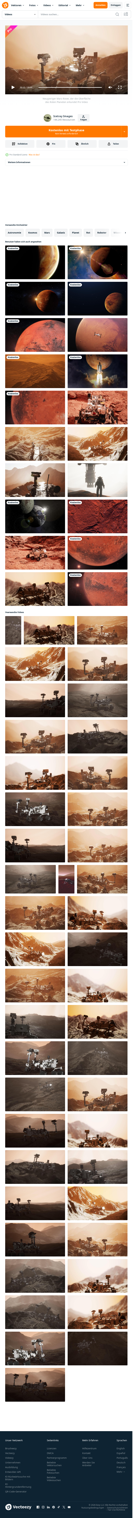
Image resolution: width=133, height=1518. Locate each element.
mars (47, 231)
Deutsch (118, 1461)
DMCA (50, 1451)
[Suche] (117, 14)
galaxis (61, 231)
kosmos (32, 231)
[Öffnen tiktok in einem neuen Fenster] (58, 1505)
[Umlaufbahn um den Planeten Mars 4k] (35, 333)
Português (119, 1456)
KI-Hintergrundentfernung (18, 1484)
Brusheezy (11, 1446)
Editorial (63, 5)
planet (75, 231)
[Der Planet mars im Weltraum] (97, 261)
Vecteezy (10, 1451)
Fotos (32, 5)
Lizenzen (51, 1446)
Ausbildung (11, 1465)
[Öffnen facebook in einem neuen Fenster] (38, 1505)
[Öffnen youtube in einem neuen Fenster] (69, 1505)
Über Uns (87, 1456)
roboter (101, 231)
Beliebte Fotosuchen (53, 1470)
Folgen (83, 119)
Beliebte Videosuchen (54, 1477)
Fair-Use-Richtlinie (114, 1508)
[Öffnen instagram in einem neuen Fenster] (43, 1505)
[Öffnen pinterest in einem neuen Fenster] (53, 1505)
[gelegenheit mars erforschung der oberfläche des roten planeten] (35, 442)
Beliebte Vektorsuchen (54, 1462)
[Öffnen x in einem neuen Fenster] (64, 1505)
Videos (47, 5)
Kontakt (86, 1451)
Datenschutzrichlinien (114, 1506)
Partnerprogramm (57, 1456)
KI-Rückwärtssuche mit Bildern (17, 1476)
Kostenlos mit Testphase (66, 131)
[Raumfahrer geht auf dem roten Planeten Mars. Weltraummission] (97, 479)
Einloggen (116, 5)
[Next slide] (120, 231)
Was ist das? (34, 154)
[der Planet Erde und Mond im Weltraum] (35, 515)
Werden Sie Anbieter (88, 1462)
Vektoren (16, 5)
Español (118, 1451)
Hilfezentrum (89, 1446)
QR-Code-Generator (16, 1490)
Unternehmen (12, 1461)
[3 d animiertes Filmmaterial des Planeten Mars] (35, 261)
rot (88, 231)
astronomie (14, 231)
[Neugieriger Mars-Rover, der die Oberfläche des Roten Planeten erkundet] (97, 442)
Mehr (79, 5)
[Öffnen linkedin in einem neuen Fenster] (48, 1505)
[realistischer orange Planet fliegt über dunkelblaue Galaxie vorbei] (97, 297)
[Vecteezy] (5, 5)
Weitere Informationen (19, 161)
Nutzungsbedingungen (90, 1506)
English (118, 1446)
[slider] (70, 87)
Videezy (9, 1456)
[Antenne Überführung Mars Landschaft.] (35, 370)
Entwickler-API (13, 1470)
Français (118, 1465)
